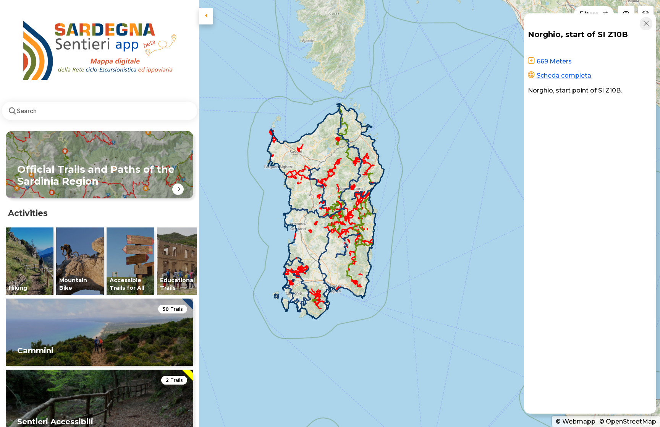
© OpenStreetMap (627, 421)
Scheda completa (564, 75)
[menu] (206, 16)
